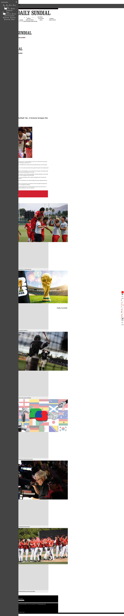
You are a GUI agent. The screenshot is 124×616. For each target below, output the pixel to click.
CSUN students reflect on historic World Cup (19, 330)
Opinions (29, 18)
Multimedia (40, 16)
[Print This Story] (122, 318)
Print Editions (34, 21)
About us (14, 19)
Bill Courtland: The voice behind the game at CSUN (20, 526)
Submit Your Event (9, 13)
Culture (11, 5)
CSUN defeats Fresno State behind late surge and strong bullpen (22, 591)
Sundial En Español (27, 21)
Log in (23, 612)
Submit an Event (52, 19)
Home (5, 5)
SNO (21, 612)
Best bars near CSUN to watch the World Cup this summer (21, 459)
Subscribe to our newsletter (10, 15)
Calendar (51, 18)
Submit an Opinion (30, 19)
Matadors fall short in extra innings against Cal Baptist (20, 397)
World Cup (9, 8)
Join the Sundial (14, 17)
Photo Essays (41, 18)
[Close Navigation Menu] (16, 2)
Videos (41, 19)
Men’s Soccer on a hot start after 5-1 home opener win (20, 269)
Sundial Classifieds (7, 17)
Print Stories (15, 13)
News (8, 5)
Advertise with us (8, 19)
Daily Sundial (4, 2)
